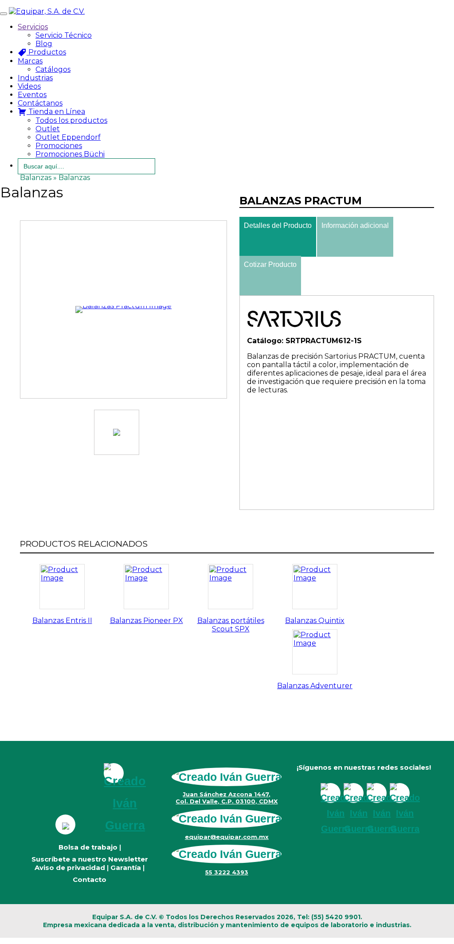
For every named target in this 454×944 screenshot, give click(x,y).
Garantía (125, 867)
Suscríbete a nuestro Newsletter (89, 859)
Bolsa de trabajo (88, 847)
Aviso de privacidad (70, 867)
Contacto (89, 879)
